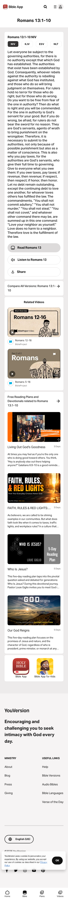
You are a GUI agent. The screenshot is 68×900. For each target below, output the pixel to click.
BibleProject (21, 344)
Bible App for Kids (44, 676)
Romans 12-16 (26, 340)
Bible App (21, 676)
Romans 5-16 (26, 381)
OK (57, 860)
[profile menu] (58, 7)
